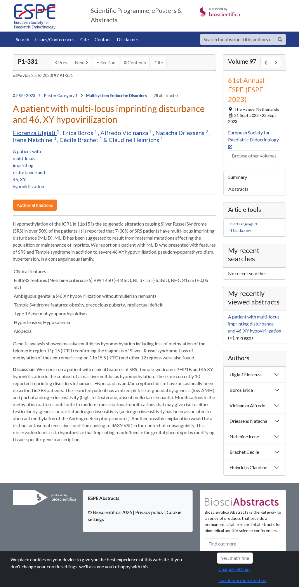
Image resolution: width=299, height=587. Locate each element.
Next (80, 62)
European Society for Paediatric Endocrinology (254, 136)
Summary (237, 177)
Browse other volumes (254, 155)
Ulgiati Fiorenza (246, 374)
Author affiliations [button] (35, 205)
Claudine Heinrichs (134, 139)
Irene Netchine (33, 139)
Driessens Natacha (248, 421)
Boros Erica (241, 390)
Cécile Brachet (80, 139)
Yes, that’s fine (235, 558)
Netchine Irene (244, 436)
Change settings (234, 569)
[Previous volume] (265, 62)
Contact (103, 39)
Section (107, 62)
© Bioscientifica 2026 (110, 512)
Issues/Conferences (54, 39)
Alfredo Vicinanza (124, 132)
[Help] (280, 39)
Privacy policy (149, 512)
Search (22, 39)
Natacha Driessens (180, 132)
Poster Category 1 (61, 95)
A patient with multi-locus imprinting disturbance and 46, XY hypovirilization (254, 323)
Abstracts (238, 189)
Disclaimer (127, 39)
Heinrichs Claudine (248, 467)
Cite (84, 39)
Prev (62, 62)
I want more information (242, 580)
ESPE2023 (26, 95)
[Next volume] (276, 62)
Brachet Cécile (244, 452)
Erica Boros (78, 132)
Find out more (222, 543)
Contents (136, 62)
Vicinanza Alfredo (247, 405)
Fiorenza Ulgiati (35, 132)
